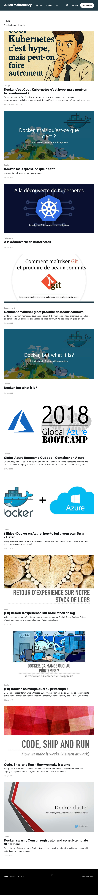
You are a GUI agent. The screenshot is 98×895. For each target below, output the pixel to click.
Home (39, 5)
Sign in (75, 5)
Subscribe (87, 5)
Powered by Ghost (87, 876)
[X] (52, 875)
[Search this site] (67, 5)
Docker (49, 5)
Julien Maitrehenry (18, 5)
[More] (57, 5)
